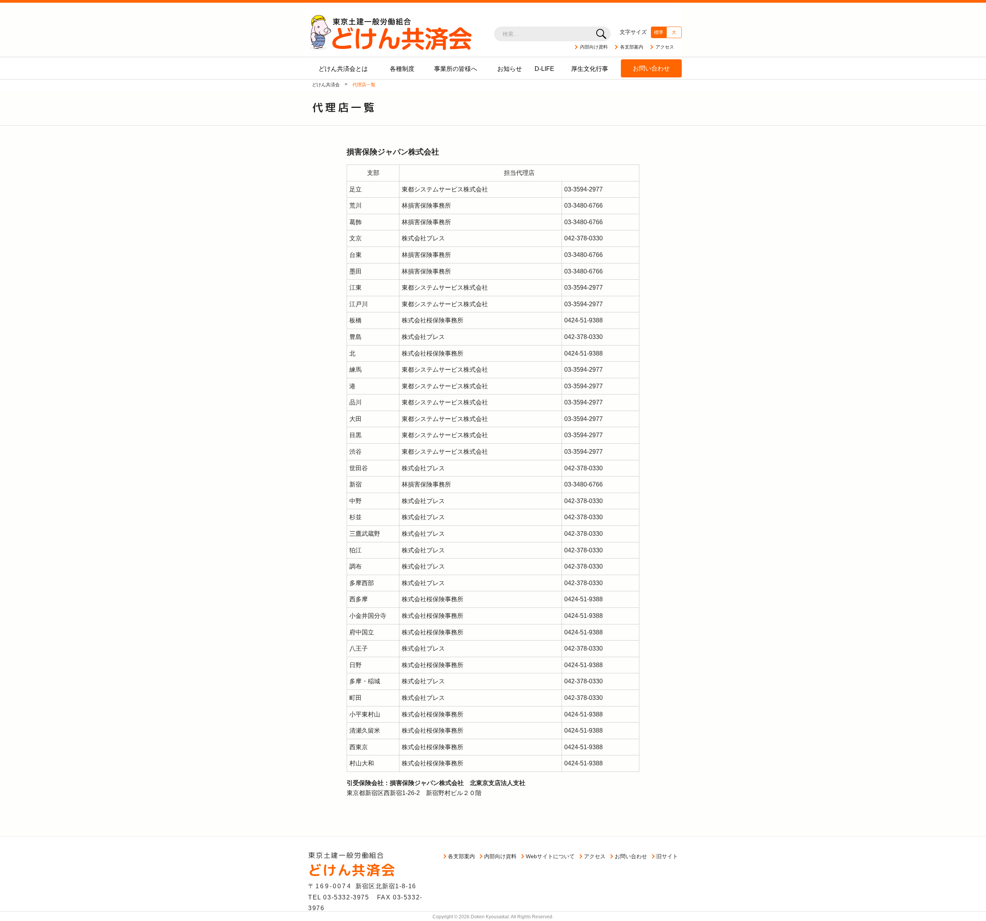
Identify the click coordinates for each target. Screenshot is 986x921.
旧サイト (667, 856)
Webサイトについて (550, 856)
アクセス (665, 47)
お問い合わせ (631, 856)
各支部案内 (631, 47)
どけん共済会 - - (390, 32)
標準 (658, 32)
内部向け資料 (594, 47)
